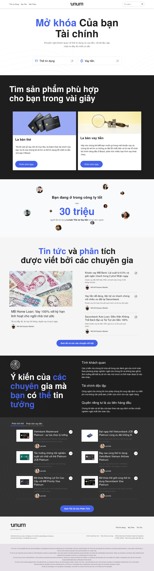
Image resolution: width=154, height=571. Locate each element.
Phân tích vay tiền (34, 423)
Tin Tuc (139, 527)
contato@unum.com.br (30, 538)
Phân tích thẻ (18, 423)
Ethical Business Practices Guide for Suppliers (129, 536)
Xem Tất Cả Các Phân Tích (77, 508)
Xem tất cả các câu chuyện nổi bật (77, 343)
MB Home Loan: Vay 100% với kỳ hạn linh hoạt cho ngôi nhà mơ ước (38, 313)
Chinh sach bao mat (92, 536)
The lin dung (121, 527)
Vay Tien (131, 527)
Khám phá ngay (26, 164)
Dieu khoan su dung (107, 536)
